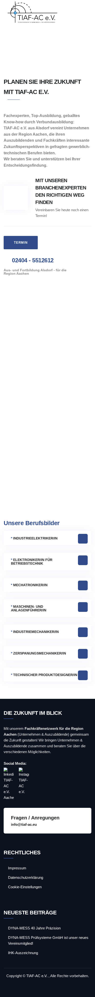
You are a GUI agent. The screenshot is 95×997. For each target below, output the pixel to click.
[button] (47, 538)
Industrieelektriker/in (34, 538)
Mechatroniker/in (29, 585)
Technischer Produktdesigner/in (44, 675)
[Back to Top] (84, 989)
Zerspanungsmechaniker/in (38, 653)
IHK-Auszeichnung (23, 953)
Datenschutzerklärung (25, 877)
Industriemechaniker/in (35, 632)
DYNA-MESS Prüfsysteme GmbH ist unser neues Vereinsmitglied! (48, 940)
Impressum (17, 868)
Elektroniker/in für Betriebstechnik (31, 561)
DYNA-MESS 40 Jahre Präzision (34, 928)
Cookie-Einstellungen (25, 887)
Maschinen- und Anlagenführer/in (28, 608)
